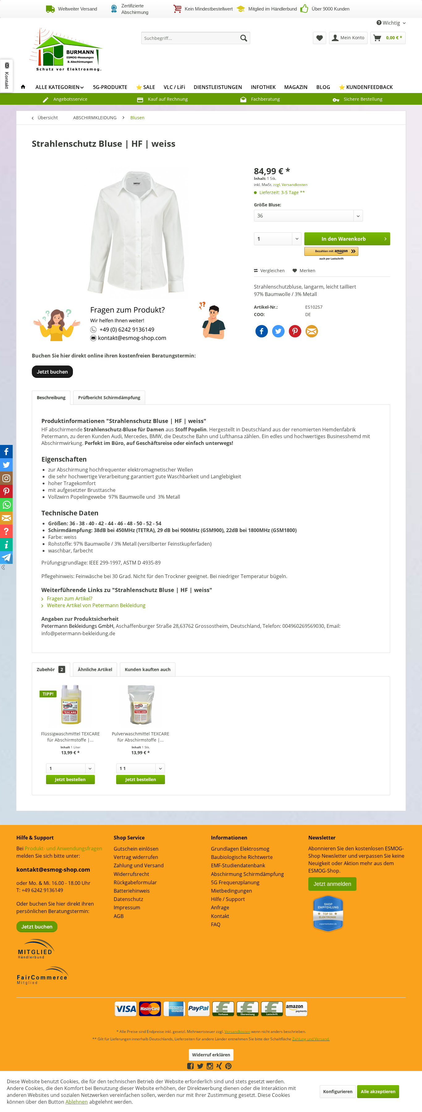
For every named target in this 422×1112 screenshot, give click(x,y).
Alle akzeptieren (378, 1091)
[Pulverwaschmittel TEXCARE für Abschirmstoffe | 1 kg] (140, 706)
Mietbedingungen (231, 890)
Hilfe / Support (228, 899)
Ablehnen (76, 1101)
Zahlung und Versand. (311, 1039)
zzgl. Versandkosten (290, 184)
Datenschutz (128, 899)
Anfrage (220, 907)
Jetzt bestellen (70, 779)
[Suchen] (243, 38)
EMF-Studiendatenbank (238, 865)
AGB (119, 916)
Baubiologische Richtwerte (242, 857)
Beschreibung (51, 397)
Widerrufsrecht (131, 874)
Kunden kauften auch (148, 669)
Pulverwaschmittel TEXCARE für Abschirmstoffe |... (140, 737)
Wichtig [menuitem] (391, 22)
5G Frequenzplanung (235, 882)
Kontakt (220, 916)
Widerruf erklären (211, 1055)
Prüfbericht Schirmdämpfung (109, 397)
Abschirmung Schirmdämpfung (247, 874)
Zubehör (50, 669)
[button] (331, 254)
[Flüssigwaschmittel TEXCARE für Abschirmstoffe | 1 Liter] (70, 706)
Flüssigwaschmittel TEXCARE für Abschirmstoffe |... (70, 737)
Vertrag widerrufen (136, 857)
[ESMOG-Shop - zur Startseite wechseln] (66, 47)
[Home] (23, 87)
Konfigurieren (337, 1091)
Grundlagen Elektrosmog (240, 848)
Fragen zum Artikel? (69, 598)
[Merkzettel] (319, 38)
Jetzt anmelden (332, 884)
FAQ (215, 924)
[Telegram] (234, 1066)
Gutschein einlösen (136, 848)
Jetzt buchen (52, 372)
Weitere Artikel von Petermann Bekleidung (96, 605)
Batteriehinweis (132, 890)
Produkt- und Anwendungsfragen (63, 848)
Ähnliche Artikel (95, 669)
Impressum (127, 907)
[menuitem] (195, 38)
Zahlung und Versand (139, 865)
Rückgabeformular (135, 882)
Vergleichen (272, 270)
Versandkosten (237, 1031)
